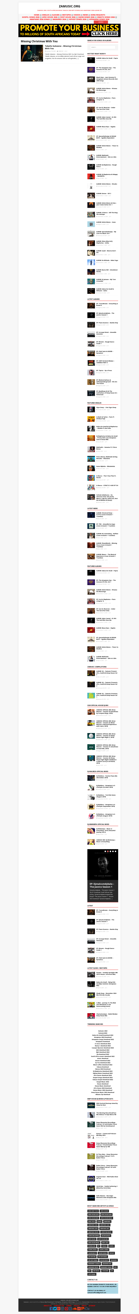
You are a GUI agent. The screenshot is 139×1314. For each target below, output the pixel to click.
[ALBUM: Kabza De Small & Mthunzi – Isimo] (91, 293)
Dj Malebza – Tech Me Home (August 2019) (106, 796)
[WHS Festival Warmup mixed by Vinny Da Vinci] (91, 1107)
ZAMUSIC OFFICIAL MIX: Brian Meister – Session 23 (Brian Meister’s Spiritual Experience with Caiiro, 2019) (106, 723)
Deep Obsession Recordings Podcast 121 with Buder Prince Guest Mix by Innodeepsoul (106, 1124)
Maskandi (114, 1260)
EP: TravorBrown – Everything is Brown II (107, 304)
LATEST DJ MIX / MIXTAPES (97, 968)
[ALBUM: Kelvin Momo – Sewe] (91, 226)
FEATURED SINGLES (94, 403)
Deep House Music (93, 1242)
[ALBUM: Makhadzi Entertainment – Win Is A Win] (91, 159)
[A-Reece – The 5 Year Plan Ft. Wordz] (91, 480)
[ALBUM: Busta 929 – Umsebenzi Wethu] (91, 274)
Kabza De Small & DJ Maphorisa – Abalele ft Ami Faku (107, 427)
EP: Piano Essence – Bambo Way (107, 323)
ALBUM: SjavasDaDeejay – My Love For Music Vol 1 (106, 232)
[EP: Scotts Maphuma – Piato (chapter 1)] (91, 102)
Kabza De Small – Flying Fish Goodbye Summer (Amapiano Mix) (106, 983)
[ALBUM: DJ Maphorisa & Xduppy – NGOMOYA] (91, 178)
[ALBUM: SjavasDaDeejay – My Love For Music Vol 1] (91, 235)
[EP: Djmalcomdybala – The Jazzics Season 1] (91, 317)
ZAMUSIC (60, 51)
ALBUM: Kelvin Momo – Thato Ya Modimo (107, 146)
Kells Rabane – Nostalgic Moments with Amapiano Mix (106, 1196)
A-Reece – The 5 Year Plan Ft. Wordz (106, 476)
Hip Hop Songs (92, 1260)
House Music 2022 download (102, 1090)
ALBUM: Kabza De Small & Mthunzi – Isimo (105, 290)
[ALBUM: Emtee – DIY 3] (91, 197)
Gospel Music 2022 (103, 1082)
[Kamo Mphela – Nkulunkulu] (91, 470)
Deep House (92, 1239)
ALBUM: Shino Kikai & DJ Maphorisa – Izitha (104, 242)
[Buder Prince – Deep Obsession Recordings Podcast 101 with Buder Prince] (91, 1169)
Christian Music (106, 1232)
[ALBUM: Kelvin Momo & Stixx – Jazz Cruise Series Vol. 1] (91, 207)
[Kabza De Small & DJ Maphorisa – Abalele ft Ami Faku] (91, 430)
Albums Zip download (103, 1094)
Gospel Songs (103, 1249)
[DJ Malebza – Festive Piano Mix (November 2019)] (91, 780)
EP (98, 1246)
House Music (104, 1260)
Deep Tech (105, 1242)
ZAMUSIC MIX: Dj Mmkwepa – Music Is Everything (106, 841)
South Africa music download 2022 (102, 1056)
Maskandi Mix (107, 1263)
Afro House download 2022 (103, 1075)
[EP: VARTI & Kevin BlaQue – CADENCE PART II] (91, 364)
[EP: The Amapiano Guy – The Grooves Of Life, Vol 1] (91, 71)
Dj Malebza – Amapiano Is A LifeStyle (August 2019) (105, 815)
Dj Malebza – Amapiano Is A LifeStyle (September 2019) (105, 805)
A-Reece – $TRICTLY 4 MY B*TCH (107, 485)
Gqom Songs (103, 1253)
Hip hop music (102, 1256)
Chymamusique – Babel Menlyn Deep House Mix (106, 1015)
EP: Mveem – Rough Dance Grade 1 (105, 342)
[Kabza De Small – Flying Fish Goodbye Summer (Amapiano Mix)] (91, 986)
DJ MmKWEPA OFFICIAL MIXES (98, 824)
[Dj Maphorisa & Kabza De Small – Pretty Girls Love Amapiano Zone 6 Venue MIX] (91, 440)
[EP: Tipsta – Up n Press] (91, 374)
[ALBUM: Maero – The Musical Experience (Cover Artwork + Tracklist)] (91, 558)
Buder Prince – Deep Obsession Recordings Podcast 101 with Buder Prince (106, 1167)
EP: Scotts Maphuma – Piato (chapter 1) (105, 99)
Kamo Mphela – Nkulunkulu (105, 466)
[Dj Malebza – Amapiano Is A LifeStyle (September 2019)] (91, 808)
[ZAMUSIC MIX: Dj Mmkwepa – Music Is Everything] (91, 844)
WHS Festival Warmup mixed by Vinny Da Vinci (107, 1104)
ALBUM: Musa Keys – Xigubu (105, 127)
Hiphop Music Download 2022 (103, 1073)
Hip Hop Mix (92, 1256)
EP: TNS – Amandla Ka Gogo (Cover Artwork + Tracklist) (105, 525)
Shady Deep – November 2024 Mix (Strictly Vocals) (106, 994)
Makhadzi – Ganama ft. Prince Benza (106, 448)
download (91, 1246)
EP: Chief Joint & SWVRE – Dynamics (104, 352)
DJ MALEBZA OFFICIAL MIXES (97, 771)
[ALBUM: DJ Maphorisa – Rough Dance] (91, 169)
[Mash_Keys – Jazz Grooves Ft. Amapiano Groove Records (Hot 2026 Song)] (91, 81)
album (99, 1221)
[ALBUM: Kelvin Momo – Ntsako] (91, 188)
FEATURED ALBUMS (94, 566)
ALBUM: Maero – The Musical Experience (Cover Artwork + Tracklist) (106, 556)
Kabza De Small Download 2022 (102, 1035)
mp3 (115, 1267)
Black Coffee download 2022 (102, 1065)
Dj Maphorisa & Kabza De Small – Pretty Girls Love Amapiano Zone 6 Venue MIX (106, 437)
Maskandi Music (93, 1267)
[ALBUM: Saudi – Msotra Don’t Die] (91, 254)
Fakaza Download (103, 1067)
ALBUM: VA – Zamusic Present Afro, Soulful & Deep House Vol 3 (106, 672)
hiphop (111, 1253)
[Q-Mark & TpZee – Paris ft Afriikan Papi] (91, 421)
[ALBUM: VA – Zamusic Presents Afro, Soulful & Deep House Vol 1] (91, 697)
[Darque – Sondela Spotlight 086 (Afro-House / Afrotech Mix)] (91, 976)
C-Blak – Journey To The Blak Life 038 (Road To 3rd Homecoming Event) (106, 1004)
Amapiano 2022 (93, 1225)
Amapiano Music (93, 1232)
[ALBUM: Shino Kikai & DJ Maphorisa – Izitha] (91, 245)
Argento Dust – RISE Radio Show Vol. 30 (107, 1177)
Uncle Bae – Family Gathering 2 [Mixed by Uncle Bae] (106, 1187)
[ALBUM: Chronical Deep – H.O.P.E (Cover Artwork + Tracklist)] (91, 517)
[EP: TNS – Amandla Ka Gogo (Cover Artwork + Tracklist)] (91, 528)
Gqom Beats (92, 1253)
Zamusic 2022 (102, 1031)
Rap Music (96, 1271)
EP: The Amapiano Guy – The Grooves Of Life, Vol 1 (106, 68)
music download (102, 1058)
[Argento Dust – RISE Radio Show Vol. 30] (91, 1180)
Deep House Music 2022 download (102, 1092)
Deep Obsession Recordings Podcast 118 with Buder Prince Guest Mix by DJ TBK (106, 1144)
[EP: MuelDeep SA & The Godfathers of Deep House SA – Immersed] (91, 395)
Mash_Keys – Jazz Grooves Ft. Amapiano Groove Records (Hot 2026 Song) (107, 79)
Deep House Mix (103, 1239)
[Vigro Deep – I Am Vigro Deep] (91, 411)
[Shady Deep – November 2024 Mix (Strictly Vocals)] (91, 997)
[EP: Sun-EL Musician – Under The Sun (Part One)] (91, 111)
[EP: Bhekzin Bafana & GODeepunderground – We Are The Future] (91, 384)
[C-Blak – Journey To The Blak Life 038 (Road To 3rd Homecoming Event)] (91, 1006)
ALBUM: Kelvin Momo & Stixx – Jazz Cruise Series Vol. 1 (106, 204)
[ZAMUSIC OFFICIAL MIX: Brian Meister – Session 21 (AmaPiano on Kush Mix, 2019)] (91, 749)
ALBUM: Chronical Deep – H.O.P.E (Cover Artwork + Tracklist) (104, 514)
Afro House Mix (93, 1218)
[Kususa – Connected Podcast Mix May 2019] (91, 1137)
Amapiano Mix (104, 1228)
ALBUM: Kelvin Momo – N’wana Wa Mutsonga (106, 89)
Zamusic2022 (102, 1033)
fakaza (104, 1246)
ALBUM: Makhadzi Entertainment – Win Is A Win (106, 156)
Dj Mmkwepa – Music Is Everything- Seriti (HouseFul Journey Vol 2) (105, 830)
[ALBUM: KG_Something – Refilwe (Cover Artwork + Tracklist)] (91, 537)
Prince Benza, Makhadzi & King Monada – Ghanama (106, 457)
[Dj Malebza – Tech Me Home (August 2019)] (91, 799)
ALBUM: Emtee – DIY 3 (103, 193)
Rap (89, 1271)
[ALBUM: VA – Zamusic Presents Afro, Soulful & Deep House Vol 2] (91, 686)
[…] (78, 58)
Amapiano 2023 (104, 1225)
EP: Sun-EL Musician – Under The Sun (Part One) (105, 108)
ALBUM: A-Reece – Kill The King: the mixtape (107, 213)
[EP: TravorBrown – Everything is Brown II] (91, 307)
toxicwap (105, 1271)
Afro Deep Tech (93, 1211)
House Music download (103, 1086)
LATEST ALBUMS (93, 299)
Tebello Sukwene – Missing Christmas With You (63, 47)
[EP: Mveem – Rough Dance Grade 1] (91, 345)
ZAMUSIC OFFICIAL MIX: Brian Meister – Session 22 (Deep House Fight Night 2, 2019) (105, 735)
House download (102, 1084)
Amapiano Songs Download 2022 (103, 1039)
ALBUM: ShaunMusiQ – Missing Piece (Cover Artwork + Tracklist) (106, 544)
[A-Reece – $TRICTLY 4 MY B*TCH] (91, 489)
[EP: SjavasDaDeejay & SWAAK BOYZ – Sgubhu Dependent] (91, 140)
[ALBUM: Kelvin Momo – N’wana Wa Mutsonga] (91, 92)
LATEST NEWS (92, 508)
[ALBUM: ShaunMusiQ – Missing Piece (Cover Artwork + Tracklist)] (91, 547)
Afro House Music (106, 1218)
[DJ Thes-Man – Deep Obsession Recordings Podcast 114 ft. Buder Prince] (91, 1158)
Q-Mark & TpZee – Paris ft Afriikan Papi (105, 418)
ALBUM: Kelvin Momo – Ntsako (106, 184)
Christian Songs (93, 1235)
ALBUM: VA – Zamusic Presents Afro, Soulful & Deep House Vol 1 (106, 695)
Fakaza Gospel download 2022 (103, 1079)
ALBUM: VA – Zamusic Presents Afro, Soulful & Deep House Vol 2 (106, 684)
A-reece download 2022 (103, 1044)
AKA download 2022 (102, 1050)
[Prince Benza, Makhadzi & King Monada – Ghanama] (91, 460)
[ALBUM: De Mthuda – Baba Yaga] (91, 264)
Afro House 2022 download (103, 1088)
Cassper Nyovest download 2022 (103, 1048)
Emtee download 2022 (102, 1060)
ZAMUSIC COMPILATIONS (96, 667)
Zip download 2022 (103, 1054)
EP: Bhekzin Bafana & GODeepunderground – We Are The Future (106, 381)
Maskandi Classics (94, 1263)
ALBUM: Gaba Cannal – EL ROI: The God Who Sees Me (106, 118)
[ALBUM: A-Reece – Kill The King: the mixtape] (91, 216)
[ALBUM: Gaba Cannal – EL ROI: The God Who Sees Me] (91, 121)
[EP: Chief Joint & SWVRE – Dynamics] (91, 355)
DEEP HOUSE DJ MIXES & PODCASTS (100, 1099)
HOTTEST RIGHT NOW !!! (96, 54)
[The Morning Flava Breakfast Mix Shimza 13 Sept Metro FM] (91, 1117)
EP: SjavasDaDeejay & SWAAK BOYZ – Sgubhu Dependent (106, 137)
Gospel (111, 1246)
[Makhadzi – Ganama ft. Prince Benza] (91, 451)
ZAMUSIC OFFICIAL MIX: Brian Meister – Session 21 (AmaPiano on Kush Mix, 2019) (107, 746)
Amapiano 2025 (93, 1228)
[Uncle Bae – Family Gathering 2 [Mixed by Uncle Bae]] (91, 1190)
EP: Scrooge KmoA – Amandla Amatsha (106, 333)
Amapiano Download (103, 1041)
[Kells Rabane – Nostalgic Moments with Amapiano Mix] (91, 1199)
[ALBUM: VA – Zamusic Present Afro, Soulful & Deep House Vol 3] (91, 675)
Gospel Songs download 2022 (103, 1077)
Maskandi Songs (106, 1267)
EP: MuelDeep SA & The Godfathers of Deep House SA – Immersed (107, 392)
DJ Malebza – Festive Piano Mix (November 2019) (106, 777)
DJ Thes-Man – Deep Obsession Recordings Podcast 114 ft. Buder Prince (107, 1156)
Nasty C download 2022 (103, 1046)
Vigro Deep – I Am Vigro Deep (106, 407)
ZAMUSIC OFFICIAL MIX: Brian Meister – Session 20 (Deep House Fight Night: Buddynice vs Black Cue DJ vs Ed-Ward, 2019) (106, 759)
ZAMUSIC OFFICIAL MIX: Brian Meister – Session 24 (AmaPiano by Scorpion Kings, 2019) (107, 711)
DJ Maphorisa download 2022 (102, 1071)
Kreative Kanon (84, 1304)
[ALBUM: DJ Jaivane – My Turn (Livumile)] (91, 283)
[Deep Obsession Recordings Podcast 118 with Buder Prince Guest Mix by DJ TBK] (91, 1147)
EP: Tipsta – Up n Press (104, 370)
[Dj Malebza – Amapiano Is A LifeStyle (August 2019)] (91, 818)
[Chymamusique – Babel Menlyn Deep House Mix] (91, 1018)
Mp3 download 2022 (102, 1052)
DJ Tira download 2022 (102, 1063)
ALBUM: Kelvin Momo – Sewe (106, 222)
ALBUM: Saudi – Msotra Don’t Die (106, 251)
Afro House (104, 1211)
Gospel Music (92, 1249)
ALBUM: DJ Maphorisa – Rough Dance (106, 165)
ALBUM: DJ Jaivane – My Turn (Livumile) (106, 280)
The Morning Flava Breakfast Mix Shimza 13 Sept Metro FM (106, 1113)
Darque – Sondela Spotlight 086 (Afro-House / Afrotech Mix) (107, 973)
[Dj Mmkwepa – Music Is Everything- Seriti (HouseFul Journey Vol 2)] (91, 832)
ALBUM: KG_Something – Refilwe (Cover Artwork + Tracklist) (107, 534)
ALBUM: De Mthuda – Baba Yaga (107, 260)
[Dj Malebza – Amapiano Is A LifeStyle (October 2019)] (91, 789)
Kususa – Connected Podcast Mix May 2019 (106, 1134)
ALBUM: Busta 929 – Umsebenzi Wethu (107, 270)
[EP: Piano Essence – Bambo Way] (91, 326)
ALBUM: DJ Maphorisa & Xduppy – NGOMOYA (107, 175)
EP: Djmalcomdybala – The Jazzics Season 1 (105, 314)
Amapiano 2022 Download (102, 1037)
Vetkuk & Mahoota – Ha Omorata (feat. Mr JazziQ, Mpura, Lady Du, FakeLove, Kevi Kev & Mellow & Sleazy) (107, 497)
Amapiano (107, 1221)
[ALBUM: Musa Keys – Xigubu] (91, 130)
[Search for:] (103, 47)
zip (112, 1271)
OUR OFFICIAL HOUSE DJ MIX (97, 705)
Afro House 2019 (93, 1214)
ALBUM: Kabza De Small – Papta (107, 58)
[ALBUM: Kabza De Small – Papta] (91, 62)
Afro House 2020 (106, 1214)
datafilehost (106, 1235)
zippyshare (91, 1274)
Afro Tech (91, 1221)
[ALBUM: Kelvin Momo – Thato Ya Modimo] (91, 149)
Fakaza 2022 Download (102, 1069)
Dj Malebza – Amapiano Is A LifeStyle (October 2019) (105, 786)
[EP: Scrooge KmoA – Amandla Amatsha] (91, 336)
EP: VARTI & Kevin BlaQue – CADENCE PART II (105, 362)
